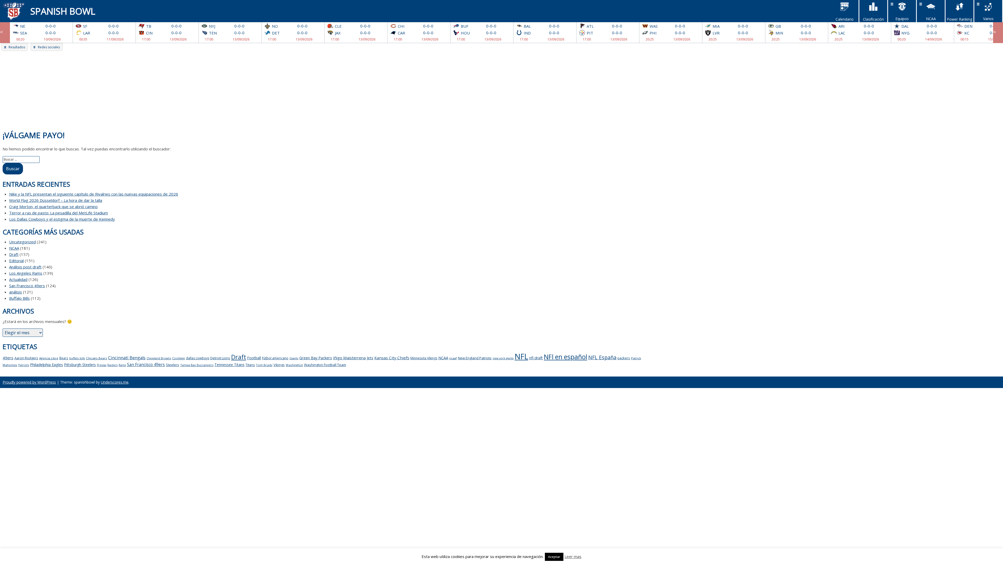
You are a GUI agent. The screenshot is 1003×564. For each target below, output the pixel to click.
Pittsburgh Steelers (80, 364)
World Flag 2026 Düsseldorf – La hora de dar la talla (55, 200)
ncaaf (453, 358)
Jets (370, 357)
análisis (15, 292)
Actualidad (18, 279)
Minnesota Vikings (423, 358)
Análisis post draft (25, 266)
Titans (250, 365)
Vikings (279, 364)
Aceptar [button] (554, 556)
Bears (63, 358)
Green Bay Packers (315, 357)
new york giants (503, 358)
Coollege (178, 358)
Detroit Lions (220, 358)
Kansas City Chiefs (391, 357)
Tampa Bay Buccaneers (196, 365)
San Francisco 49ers (27, 285)
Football (254, 357)
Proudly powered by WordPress (29, 382)
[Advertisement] (501, 90)
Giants (293, 358)
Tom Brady (264, 365)
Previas (101, 365)
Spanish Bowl (62, 11)
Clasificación (873, 19)
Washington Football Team (325, 364)
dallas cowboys (197, 358)
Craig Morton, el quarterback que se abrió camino (53, 206)
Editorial (16, 260)
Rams (122, 365)
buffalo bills (77, 358)
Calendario (845, 19)
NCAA (14, 248)
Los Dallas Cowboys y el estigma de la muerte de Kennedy (62, 219)
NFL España (602, 357)
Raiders (112, 365)
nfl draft (536, 357)
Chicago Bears (96, 358)
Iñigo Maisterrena (349, 357)
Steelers (172, 364)
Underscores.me (115, 382)
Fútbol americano (275, 358)
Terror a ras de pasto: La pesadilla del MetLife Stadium (58, 212)
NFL (521, 356)
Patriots (23, 365)
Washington (294, 365)
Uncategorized (22, 241)
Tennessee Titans (229, 364)
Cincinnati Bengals (126, 358)
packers (623, 358)
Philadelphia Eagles (46, 364)
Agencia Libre (48, 358)
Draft (14, 254)
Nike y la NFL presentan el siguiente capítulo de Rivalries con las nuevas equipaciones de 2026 (93, 194)
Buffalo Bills (19, 298)
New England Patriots (475, 358)
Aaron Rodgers (26, 358)
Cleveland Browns (159, 358)
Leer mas (572, 556)
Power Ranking (959, 19)
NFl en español (565, 356)
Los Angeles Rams (25, 273)
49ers (8, 357)
